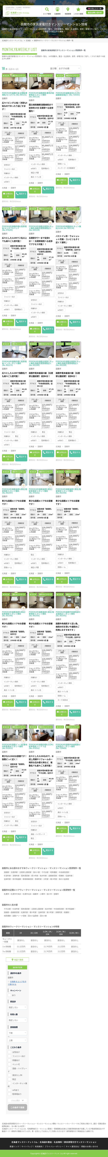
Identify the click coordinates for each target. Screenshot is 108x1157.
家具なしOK (17, 1075)
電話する (22, 193)
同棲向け (16, 1060)
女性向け (16, 1052)
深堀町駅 (16, 875)
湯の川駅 (36, 872)
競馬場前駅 (25, 875)
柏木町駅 (43, 875)
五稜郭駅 (14, 872)
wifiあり (15, 1090)
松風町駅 (69, 875)
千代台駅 (45, 872)
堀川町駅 (53, 879)
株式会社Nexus (15, 201)
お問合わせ (9, 194)
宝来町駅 (7, 879)
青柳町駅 (38, 879)
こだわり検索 (78, 14)
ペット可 (16, 1064)
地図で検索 (18, 959)
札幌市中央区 (16, 894)
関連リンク (14, 1146)
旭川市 (49, 894)
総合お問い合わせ (95, 12)
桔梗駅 (61, 875)
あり (14, 995)
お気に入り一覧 (95, 8)
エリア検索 (47, 14)
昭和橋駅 (53, 872)
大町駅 (45, 879)
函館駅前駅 (52, 875)
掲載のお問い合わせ (89, 1146)
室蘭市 (56, 894)
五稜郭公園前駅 (25, 872)
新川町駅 (34, 875)
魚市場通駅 (17, 879)
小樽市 (42, 894)
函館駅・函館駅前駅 (11, 912)
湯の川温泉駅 (64, 879)
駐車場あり (17, 1094)
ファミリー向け (18, 1056)
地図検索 (68, 14)
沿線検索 (57, 14)
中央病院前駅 (64, 872)
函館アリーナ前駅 (19, 915)
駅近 (14, 1079)
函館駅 (6, 872)
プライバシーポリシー (54, 1146)
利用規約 (39, 1146)
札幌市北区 (27, 894)
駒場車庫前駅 (28, 879)
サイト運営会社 (72, 1146)
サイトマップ (27, 1146)
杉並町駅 (7, 875)
